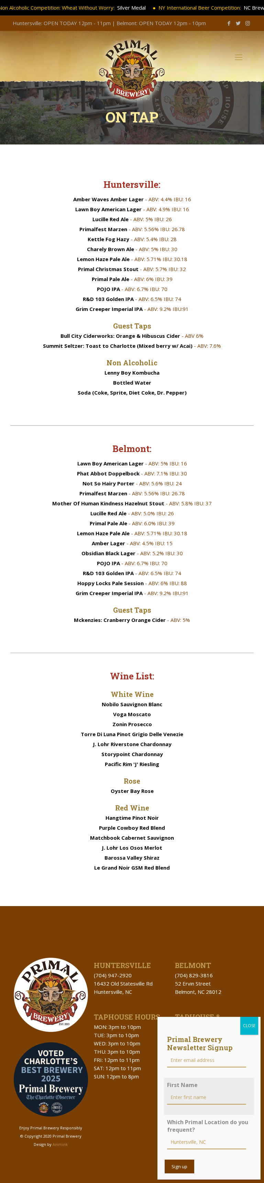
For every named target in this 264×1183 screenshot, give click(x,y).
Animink (60, 1144)
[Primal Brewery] (132, 70)
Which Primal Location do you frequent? (207, 1125)
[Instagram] (247, 23)
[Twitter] (238, 23)
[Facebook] (229, 23)
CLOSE (249, 1026)
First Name (182, 1085)
